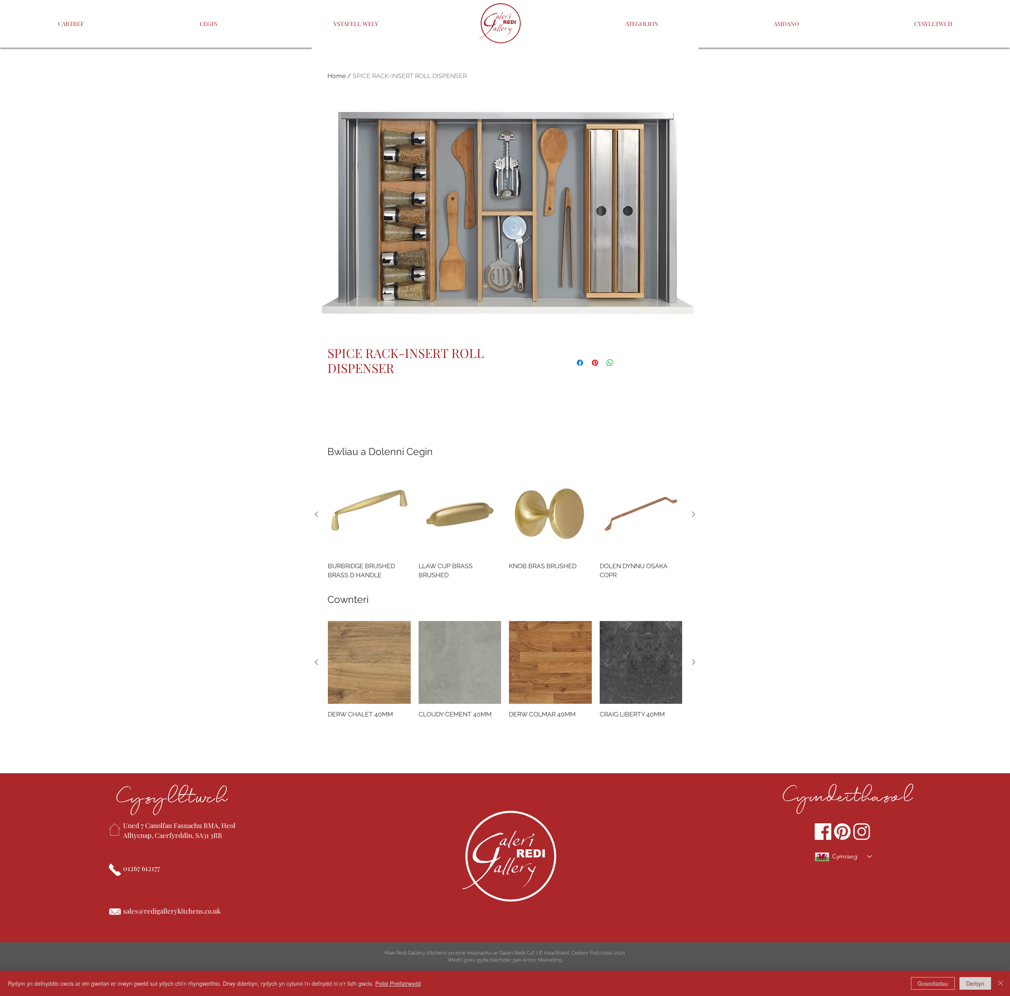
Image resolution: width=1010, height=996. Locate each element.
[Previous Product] (316, 514)
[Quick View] (369, 514)
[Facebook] (823, 831)
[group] (505, 526)
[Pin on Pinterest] (595, 362)
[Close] (1000, 983)
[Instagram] (861, 831)
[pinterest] (842, 831)
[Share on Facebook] (580, 362)
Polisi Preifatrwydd (398, 983)
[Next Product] (693, 514)
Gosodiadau (933, 983)
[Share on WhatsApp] (610, 362)
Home (336, 76)
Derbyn (975, 983)
